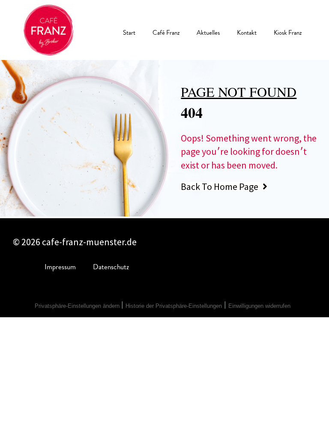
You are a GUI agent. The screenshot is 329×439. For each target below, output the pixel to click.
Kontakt (247, 32)
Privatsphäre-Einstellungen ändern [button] (78, 306)
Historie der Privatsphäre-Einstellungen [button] (174, 306)
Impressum (60, 267)
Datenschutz (111, 267)
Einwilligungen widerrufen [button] (259, 306)
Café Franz (166, 32)
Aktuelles (208, 32)
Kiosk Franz (288, 32)
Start (129, 32)
